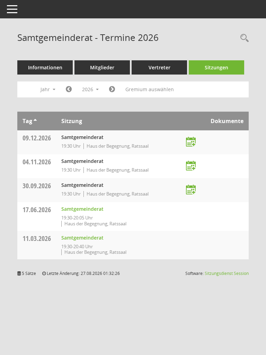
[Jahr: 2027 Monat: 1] (112, 89)
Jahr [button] (46, 89)
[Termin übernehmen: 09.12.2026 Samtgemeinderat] (190, 142)
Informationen (45, 67)
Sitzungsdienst (227, 273)
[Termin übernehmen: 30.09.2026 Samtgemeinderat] (190, 190)
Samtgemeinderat (82, 209)
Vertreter (159, 67)
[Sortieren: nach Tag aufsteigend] (35, 121)
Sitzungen (216, 67)
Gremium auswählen (149, 89)
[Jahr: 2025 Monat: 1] (69, 89)
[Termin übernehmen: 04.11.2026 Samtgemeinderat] (190, 166)
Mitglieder (102, 67)
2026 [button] (88, 89)
